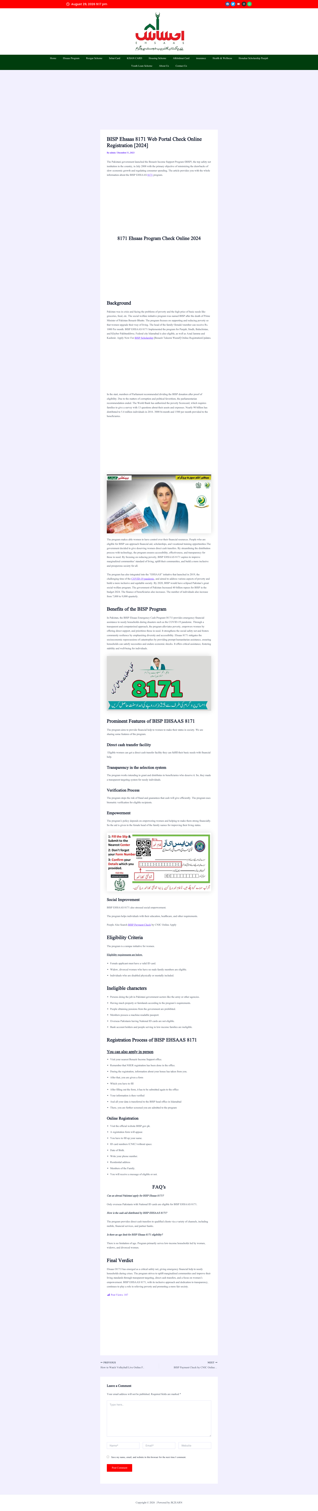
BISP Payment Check (139, 925)
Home (53, 58)
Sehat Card (114, 58)
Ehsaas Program (71, 58)
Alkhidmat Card (181, 58)
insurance (201, 58)
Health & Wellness (222, 58)
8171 (150, 175)
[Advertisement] (159, 105)
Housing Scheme (157, 58)
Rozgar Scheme (94, 58)
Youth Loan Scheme (141, 66)
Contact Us (181, 66)
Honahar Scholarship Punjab (253, 58)
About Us (164, 66)
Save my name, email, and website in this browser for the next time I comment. (148, 1457)
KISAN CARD (134, 58)
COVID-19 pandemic (142, 579)
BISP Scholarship (144, 338)
